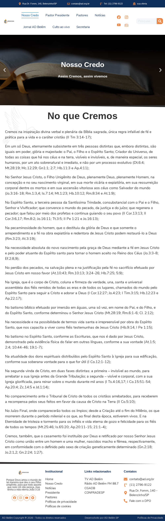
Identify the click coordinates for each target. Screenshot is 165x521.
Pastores (82, 15)
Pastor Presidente (57, 15)
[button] (4, 69)
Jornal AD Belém (35, 27)
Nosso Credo (30, 15)
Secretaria (83, 27)
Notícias (100, 15)
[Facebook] (119, 17)
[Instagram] (126, 17)
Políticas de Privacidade (150, 517)
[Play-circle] (33, 498)
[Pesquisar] (160, 21)
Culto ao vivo (61, 27)
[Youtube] (119, 25)
